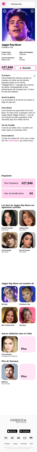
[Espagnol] (12, 438)
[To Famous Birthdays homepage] (4, 4)
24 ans (22, 60)
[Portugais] (18, 438)
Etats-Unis (6, 60)
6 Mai (4, 54)
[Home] (18, 421)
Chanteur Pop (7, 47)
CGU (31, 443)
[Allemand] (31, 438)
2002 (9, 54)
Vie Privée (24, 443)
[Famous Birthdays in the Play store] (24, 431)
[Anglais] (6, 438)
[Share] (5, 11)
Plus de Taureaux (10, 361)
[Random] (32, 11)
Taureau (22, 54)
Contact (15, 443)
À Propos (7, 443)
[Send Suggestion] (34, 76)
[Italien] (24, 438)
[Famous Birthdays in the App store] (12, 431)
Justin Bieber (13, 141)
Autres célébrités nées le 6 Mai (17, 333)
